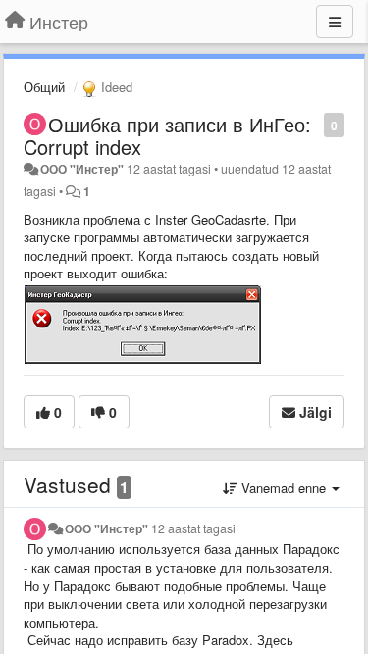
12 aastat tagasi (193, 528)
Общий (44, 86)
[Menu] (334, 21)
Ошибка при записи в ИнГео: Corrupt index (167, 135)
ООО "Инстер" (82, 168)
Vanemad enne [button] (283, 487)
